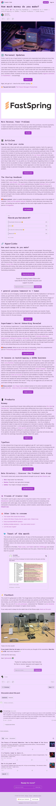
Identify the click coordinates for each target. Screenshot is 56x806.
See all (4, 774)
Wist (5, 479)
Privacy (26, 795)
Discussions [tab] (12, 738)
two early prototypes (21, 604)
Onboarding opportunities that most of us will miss (21, 349)
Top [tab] (3, 738)
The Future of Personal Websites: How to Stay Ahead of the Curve (24, 742)
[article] (28, 746)
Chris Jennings (6, 711)
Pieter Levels (22, 547)
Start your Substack (24, 799)
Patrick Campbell (41, 368)
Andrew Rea (9, 264)
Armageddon (10, 205)
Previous (6, 687)
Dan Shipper (16, 386)
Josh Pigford (30, 547)
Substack (21, 803)
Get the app (35, 799)
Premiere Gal (5, 408)
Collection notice (37, 795)
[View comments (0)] (17, 760)
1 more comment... (4, 731)
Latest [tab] (6, 738)
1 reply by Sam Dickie (10, 724)
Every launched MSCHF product (13, 521)
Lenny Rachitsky (9, 363)
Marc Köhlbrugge (42, 547)
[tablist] (7, 697)
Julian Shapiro (13, 182)
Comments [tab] (4, 697)
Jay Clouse (37, 155)
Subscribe (46, 2)
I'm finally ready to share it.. (12, 753)
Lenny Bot (8, 388)
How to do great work (8, 763)
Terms (30, 795)
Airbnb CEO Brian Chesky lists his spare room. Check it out (21, 519)
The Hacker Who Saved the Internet (14, 516)
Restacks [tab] (11, 697)
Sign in (52, 2)
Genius (6, 482)
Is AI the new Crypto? (10, 526)
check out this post (45, 609)
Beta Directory (44, 476)
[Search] (53, 738)
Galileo (6, 484)
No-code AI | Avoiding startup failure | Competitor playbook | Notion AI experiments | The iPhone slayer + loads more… (24, 755)
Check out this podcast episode (16, 201)
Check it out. (5, 507)
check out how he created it (20, 388)
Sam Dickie (7, 14)
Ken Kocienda (50, 604)
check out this (22, 428)
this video (49, 406)
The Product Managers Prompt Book (26, 87)
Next (50, 687)
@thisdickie (8, 658)
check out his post (16, 374)
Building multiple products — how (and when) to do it (19, 524)
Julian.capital (21, 184)
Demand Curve (44, 184)
